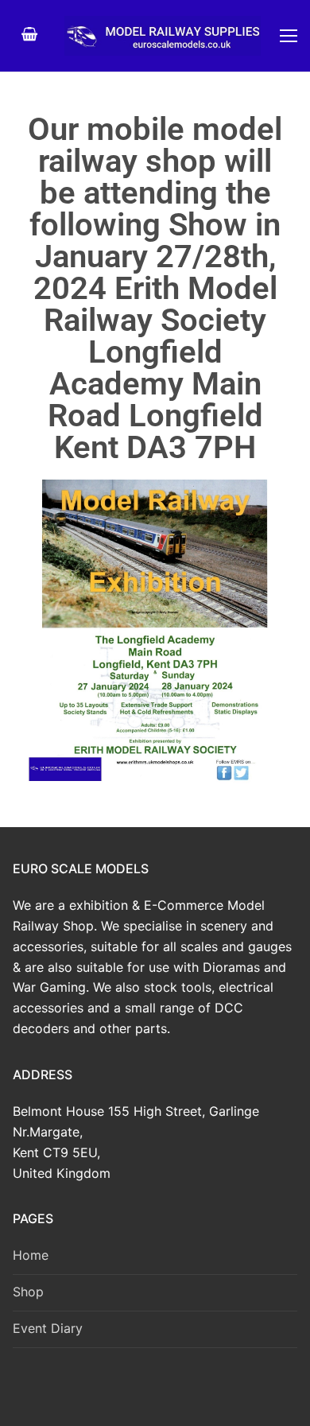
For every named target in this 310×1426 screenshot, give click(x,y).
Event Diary (48, 1328)
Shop (28, 1292)
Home (30, 1255)
